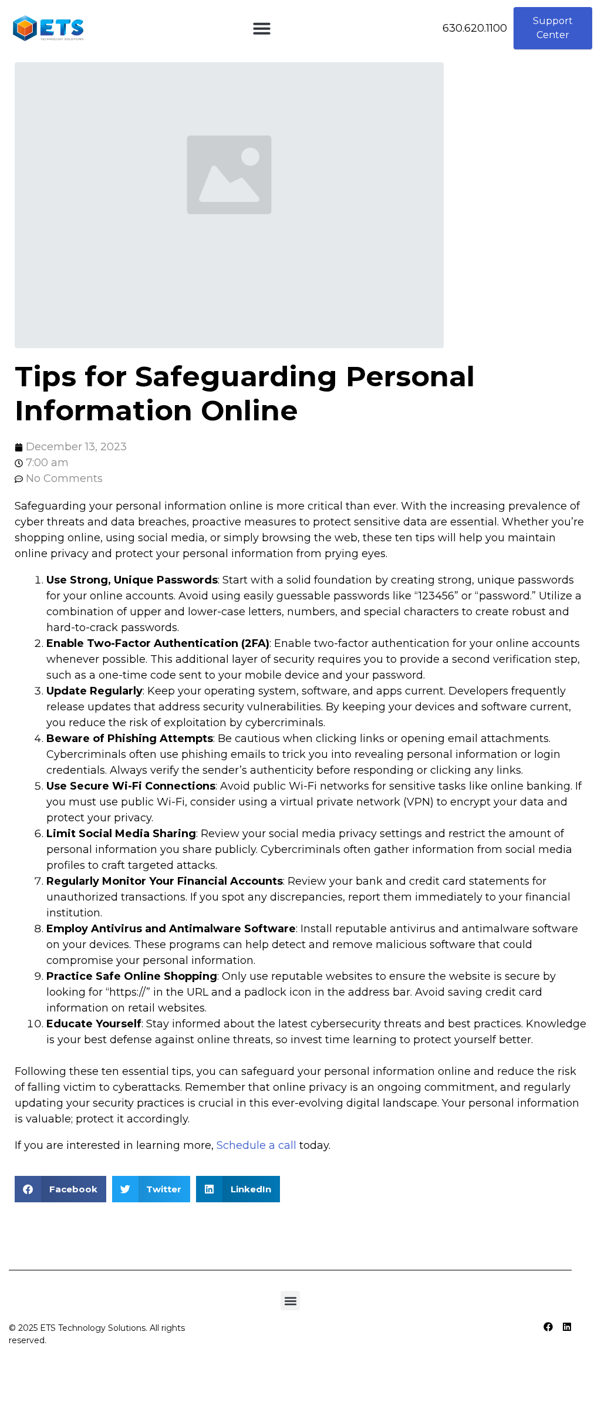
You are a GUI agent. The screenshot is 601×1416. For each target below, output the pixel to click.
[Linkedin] (567, 1326)
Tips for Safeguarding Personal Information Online (245, 393)
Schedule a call (256, 1145)
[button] (262, 28)
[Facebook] (548, 1326)
